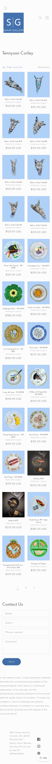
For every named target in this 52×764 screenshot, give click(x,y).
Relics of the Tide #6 (13, 182)
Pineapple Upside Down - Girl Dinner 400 (13, 566)
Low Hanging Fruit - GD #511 (13, 350)
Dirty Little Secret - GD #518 (13, 266)
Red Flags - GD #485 (13, 477)
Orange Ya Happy (38, 563)
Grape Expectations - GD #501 (13, 436)
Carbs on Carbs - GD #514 (39, 307)
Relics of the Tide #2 (13, 99)
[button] (5, 8)
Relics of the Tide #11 (38, 100)
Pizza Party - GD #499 (38, 435)
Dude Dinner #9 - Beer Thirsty (38, 521)
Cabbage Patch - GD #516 (13, 308)
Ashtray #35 (39, 478)
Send (11, 661)
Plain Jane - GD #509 (39, 347)
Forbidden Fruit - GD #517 (38, 266)
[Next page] (34, 587)
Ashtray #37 (13, 520)
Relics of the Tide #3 (38, 225)
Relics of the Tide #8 (38, 141)
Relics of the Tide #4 (13, 225)
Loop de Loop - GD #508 (13, 392)
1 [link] (17, 587)
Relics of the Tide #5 (38, 182)
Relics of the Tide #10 (13, 141)
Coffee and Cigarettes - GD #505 (38, 393)
